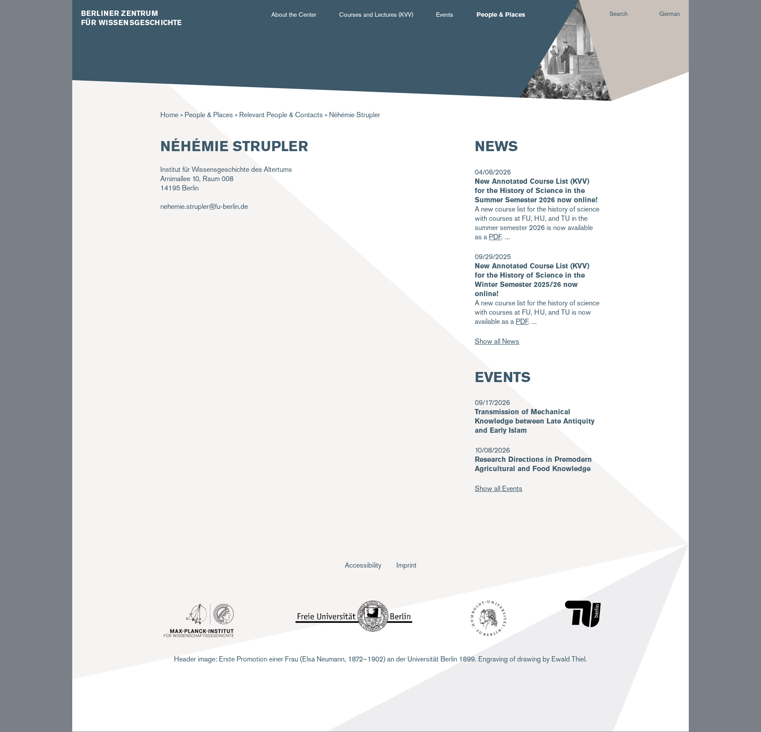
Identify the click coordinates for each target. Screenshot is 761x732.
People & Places (501, 15)
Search (619, 14)
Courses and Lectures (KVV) (376, 15)
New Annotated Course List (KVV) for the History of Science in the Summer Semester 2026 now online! (536, 190)
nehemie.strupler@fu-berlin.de (204, 206)
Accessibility (363, 565)
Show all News (497, 341)
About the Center (293, 15)
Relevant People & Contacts (281, 114)
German (669, 14)
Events (444, 15)
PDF (522, 321)
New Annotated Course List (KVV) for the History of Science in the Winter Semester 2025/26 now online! (532, 279)
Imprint (406, 565)
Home (169, 114)
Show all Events (498, 488)
